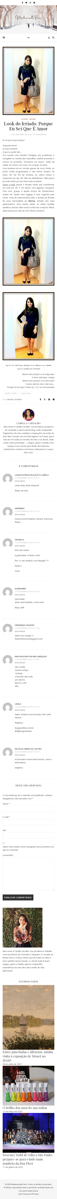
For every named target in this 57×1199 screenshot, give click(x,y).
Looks (24, 119)
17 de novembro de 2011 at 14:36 (27, 591)
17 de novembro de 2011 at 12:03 (27, 543)
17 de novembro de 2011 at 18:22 (27, 659)
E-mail (6, 817)
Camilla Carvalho (10, 393)
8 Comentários (39, 134)
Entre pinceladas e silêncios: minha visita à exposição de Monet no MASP (28, 1056)
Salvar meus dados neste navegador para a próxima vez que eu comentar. (28, 848)
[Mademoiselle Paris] (28, 18)
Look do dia (25, 393)
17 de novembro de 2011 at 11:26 (27, 511)
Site (4, 830)
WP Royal (34, 1194)
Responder (20, 481)
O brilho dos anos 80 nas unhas (25, 1108)
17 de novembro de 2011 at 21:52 (27, 707)
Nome (6, 803)
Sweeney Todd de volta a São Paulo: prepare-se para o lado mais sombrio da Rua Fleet (28, 1159)
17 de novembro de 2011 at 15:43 (27, 628)
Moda (33, 119)
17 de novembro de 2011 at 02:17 (27, 478)
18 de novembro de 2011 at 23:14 (27, 752)
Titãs (37, 387)
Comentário (8, 855)
